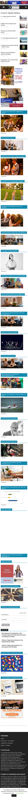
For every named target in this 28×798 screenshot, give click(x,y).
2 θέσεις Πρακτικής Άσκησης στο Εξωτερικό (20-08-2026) (12, 646)
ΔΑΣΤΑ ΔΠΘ (4, 630)
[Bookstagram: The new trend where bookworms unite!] (23, 61)
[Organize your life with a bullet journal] (23, 32)
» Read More (3, 133)
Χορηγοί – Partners (5, 745)
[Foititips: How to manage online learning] (23, 25)
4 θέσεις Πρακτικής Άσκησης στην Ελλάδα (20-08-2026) (12, 641)
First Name (4, 619)
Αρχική (2, 738)
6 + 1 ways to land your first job (8, 16)
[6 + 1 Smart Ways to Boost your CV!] (23, 40)
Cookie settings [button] (20, 793)
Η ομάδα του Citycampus (7, 743)
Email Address (5, 614)
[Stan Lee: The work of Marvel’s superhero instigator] (23, 54)
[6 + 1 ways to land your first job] (23, 18)
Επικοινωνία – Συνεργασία (7, 741)
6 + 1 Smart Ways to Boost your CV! (9, 38)
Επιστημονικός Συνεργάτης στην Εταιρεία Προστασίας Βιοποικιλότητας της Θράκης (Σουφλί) (14, 634)
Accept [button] (14, 795)
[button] (26, 7)
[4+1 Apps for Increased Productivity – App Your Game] (23, 47)
